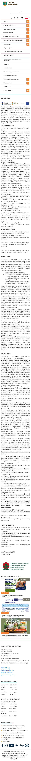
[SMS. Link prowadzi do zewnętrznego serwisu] (27, 745)
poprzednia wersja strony (8, 675)
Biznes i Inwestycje (10, 36)
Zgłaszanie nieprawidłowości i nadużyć (13, 59)
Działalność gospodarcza (11, 79)
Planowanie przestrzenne (11, 71)
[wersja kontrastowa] (22, 17)
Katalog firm (7, 86)
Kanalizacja (7, 44)
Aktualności (7, 68)
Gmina (5, 21)
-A (11, 18)
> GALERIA (5, 554)
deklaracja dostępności (7, 670)
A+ (18, 18)
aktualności (24, 579)
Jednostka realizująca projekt (13, 51)
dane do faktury (5, 667)
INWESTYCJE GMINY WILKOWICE (13, 40)
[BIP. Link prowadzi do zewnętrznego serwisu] (22, 745)
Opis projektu (8, 48)
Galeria (6, 64)
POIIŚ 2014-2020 (9, 55)
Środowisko (8, 33)
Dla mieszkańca (9, 25)
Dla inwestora (8, 83)
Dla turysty (8, 90)
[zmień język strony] (27, 17)
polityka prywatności (7, 672)
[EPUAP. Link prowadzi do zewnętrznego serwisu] (16, 745)
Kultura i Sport (9, 29)
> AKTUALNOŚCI (8, 552)
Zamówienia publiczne (10, 75)
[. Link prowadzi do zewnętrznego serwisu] (2, 745)
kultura (26, 599)
